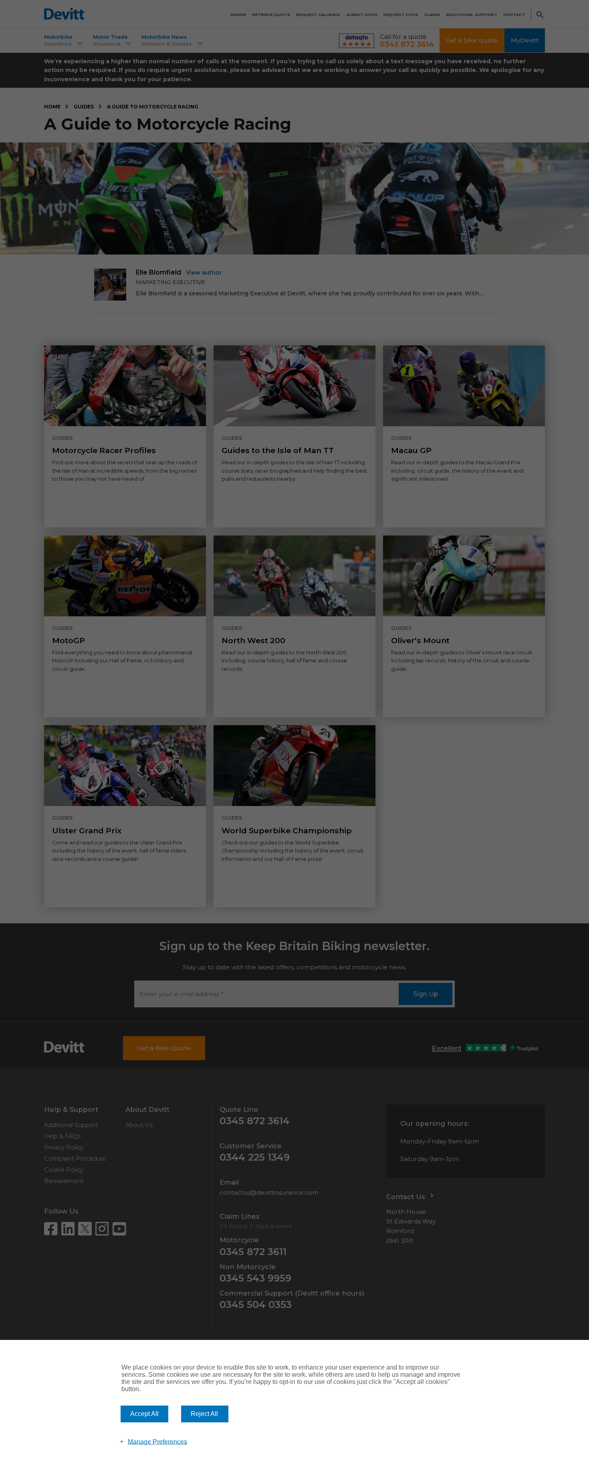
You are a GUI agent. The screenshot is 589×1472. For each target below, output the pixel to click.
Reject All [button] (204, 1413)
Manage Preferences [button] (157, 1441)
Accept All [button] (144, 1413)
